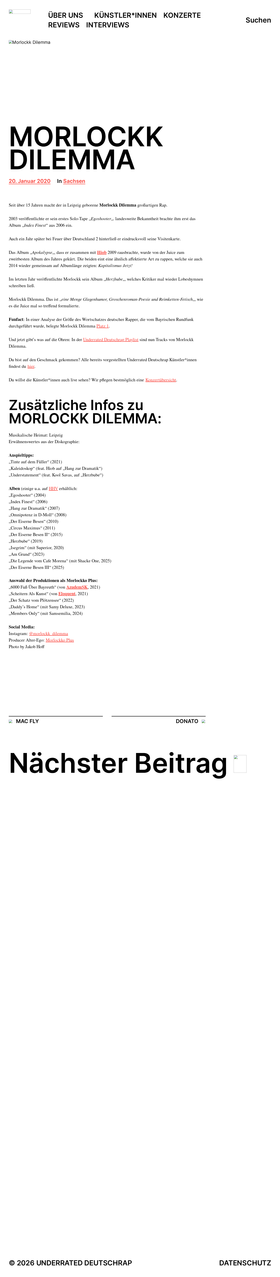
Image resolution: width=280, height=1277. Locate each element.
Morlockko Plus (60, 640)
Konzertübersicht (160, 380)
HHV (53, 488)
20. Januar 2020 (30, 181)
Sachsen (74, 181)
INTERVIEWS (107, 25)
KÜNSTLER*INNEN (125, 15)
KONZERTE (182, 15)
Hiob (102, 252)
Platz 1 (102, 326)
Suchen (258, 20)
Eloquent (66, 593)
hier (31, 366)
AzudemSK (77, 587)
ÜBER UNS (65, 15)
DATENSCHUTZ (245, 1263)
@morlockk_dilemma (48, 633)
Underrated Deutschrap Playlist (110, 339)
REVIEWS (64, 25)
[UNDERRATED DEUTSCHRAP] (20, 20)
